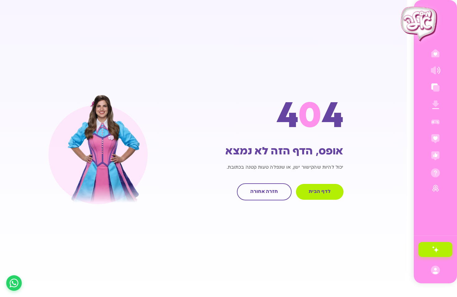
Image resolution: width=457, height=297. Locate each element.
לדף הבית (319, 191)
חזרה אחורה (264, 191)
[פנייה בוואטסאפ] (14, 283)
